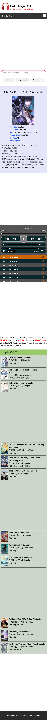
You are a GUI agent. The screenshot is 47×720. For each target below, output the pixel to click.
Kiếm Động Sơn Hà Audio (19, 631)
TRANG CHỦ (7, 16)
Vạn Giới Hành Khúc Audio (19, 545)
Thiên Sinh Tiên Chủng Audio (21, 557)
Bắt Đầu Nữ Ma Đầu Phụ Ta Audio (23, 471)
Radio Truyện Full (20, 6)
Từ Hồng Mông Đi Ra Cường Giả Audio (25, 619)
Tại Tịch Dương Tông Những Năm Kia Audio (27, 644)
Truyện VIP (32, 132)
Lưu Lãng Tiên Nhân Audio (20, 357)
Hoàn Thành (25, 135)
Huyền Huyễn (23, 80)
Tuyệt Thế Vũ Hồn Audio (19, 533)
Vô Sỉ (28, 378)
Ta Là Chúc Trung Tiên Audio (21, 383)
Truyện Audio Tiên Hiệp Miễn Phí (22, 9)
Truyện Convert (21, 132)
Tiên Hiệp (8, 80)
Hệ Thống (36, 80)
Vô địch (20, 625)
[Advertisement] (23, 43)
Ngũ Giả (21, 127)
